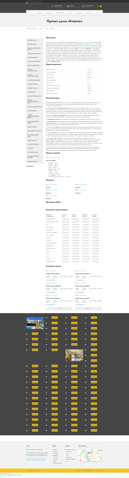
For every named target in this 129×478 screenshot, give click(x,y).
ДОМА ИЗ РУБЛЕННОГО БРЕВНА (33, 122)
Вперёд (88, 308)
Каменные (54, 449)
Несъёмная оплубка (70, 459)
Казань (43, 458)
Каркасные (68, 451)
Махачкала (28, 460)
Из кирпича (55, 453)
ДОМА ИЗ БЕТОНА (32, 161)
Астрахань (28, 458)
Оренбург (34, 460)
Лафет (54, 461)
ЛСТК (67, 455)
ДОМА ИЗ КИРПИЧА (32, 84)
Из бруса (55, 457)
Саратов (39, 458)
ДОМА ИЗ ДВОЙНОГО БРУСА (35, 107)
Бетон (67, 461)
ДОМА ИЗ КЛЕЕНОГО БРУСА (34, 96)
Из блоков (55, 451)
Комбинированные (57, 463)
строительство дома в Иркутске (85, 42)
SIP (66, 453)
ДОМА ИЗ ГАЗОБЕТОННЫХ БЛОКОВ (34, 48)
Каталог (41, 28)
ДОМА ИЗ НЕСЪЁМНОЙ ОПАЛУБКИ (33, 156)
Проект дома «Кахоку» (53, 274)
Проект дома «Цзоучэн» (53, 286)
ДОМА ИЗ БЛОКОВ (32, 44)
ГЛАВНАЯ (39, 12)
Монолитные (68, 457)
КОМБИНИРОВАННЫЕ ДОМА (34, 131)
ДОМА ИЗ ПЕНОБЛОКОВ (33, 65)
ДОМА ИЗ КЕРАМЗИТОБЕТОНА (32, 70)
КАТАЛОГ (49, 12)
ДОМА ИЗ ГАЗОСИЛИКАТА (34, 61)
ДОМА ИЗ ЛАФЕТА (32, 127)
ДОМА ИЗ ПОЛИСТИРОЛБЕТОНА (33, 75)
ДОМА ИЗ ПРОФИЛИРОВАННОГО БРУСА (33, 101)
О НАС (70, 12)
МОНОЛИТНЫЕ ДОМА (33, 152)
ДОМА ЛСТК (31, 148)
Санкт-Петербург (41, 460)
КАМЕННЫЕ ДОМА (32, 40)
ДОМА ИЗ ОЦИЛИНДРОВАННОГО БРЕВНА (33, 116)
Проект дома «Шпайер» (82, 286)
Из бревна (55, 459)
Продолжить (3, 477)
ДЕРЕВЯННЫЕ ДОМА (32, 88)
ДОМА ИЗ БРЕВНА (32, 110)
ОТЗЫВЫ (78, 12)
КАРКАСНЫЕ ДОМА (32, 140)
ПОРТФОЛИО (59, 12)
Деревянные (55, 455)
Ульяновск (34, 458)
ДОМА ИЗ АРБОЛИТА (33, 57)
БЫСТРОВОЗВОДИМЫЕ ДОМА (33, 135)
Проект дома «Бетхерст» (82, 274)
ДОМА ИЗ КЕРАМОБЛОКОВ (34, 53)
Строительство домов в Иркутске (33, 470)
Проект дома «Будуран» (53, 298)
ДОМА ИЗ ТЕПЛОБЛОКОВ (34, 80)
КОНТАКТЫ (89, 12)
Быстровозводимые (70, 449)
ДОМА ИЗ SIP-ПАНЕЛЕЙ (33, 144)
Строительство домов (31, 28)
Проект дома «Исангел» (82, 298)
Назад (59, 308)
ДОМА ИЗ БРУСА (32, 92)
